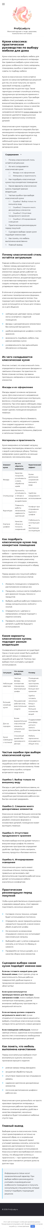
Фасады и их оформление (24, 173)
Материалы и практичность (24, 176)
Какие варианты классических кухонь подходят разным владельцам (20, 189)
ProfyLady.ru (22, 28)
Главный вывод (16, 245)
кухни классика (31, 112)
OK (33, 1226)
